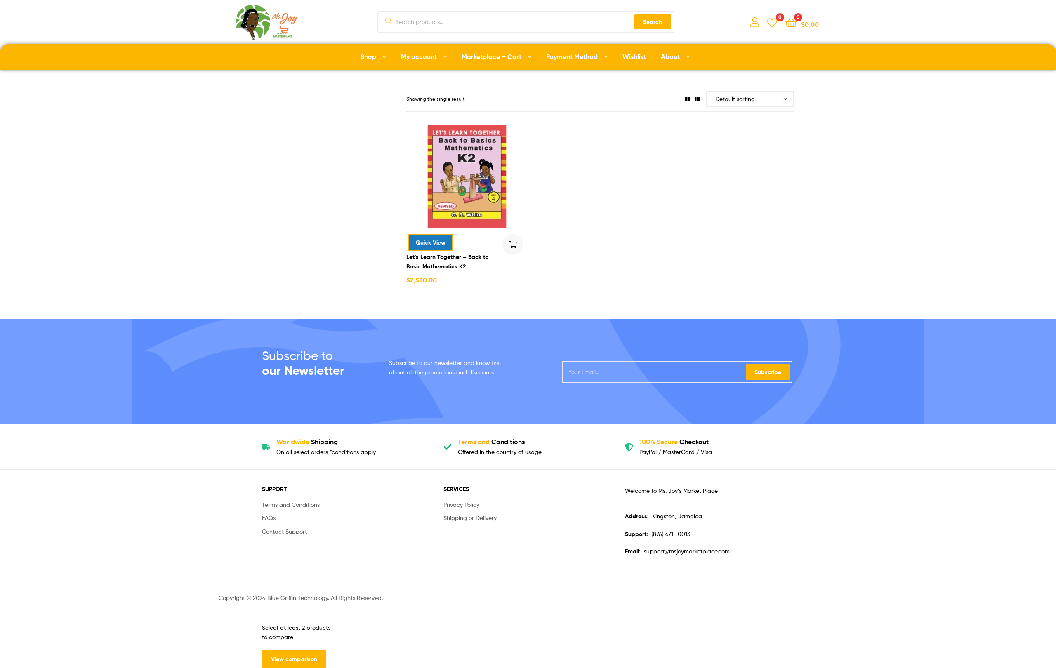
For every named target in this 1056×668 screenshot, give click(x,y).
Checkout (674, 441)
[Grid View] (687, 99)
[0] (772, 22)
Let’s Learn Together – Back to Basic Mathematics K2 (447, 261)
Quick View (431, 242)
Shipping (307, 441)
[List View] (697, 99)
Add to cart (512, 244)
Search (652, 22)
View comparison (294, 659)
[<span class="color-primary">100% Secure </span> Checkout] (629, 447)
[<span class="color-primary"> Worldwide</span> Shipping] (266, 447)
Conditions (491, 441)
